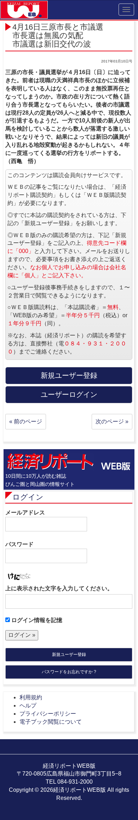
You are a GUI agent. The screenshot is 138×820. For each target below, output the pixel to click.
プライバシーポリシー (47, 714)
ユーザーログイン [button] (69, 394)
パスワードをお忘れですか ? (69, 671)
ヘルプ (27, 706)
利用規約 (30, 697)
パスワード (19, 544)
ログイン (28, 497)
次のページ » (112, 421)
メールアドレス (25, 512)
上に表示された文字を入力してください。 (59, 588)
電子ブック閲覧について (50, 722)
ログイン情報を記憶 (36, 620)
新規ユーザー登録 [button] (69, 375)
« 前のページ (25, 421)
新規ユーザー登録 (69, 654)
